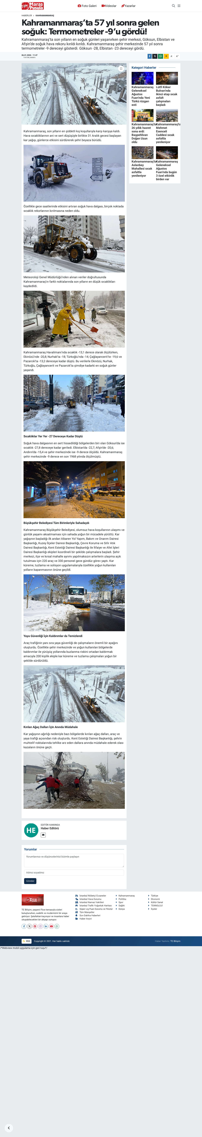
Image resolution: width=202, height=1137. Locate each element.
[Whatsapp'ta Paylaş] (160, 56)
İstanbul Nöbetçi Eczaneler (93, 895)
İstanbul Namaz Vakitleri (92, 902)
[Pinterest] (35, 926)
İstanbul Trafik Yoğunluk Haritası (96, 905)
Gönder (30, 880)
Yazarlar (130, 6)
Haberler (27, 15)
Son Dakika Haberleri (90, 915)
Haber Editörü (50, 828)
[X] (29, 926)
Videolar (110, 6)
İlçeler (154, 909)
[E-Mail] (43, 835)
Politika (122, 899)
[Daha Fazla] (166, 56)
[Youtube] (51, 926)
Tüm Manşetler (87, 912)
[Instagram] (40, 926)
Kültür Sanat (157, 902)
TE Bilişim (175, 941)
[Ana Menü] (179, 6)
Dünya (122, 909)
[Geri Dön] (8, 1128)
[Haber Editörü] (31, 830)
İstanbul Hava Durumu (90, 899)
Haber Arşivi (86, 918)
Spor (121, 902)
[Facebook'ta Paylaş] (150, 56)
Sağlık (122, 905)
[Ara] (173, 6)
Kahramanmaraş (45, 15)
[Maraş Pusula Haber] (33, 5)
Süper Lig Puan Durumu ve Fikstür (96, 909)
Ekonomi (155, 899)
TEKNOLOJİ (157, 905)
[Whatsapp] (56, 926)
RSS (28, 941)
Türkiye (154, 895)
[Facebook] (24, 926)
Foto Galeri (89, 6)
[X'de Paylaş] (154, 56)
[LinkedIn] (45, 926)
